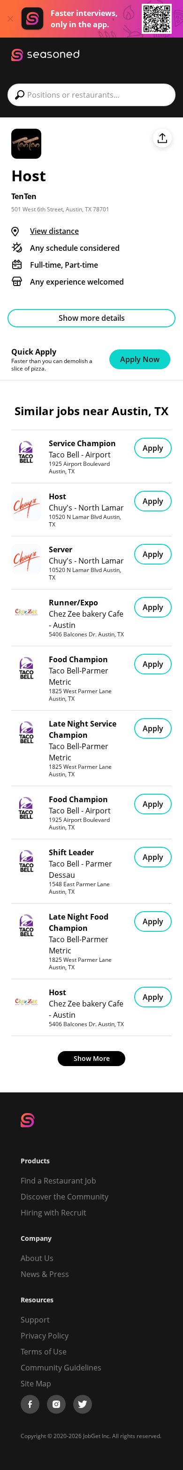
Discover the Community (64, 1196)
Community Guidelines (61, 1367)
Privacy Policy (45, 1336)
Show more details (92, 318)
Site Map (36, 1383)
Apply (153, 448)
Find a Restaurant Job (58, 1181)
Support (35, 1320)
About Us (37, 1258)
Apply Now (140, 359)
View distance (54, 231)
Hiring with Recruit (53, 1212)
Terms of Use (44, 1351)
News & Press (45, 1274)
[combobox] (91, 95)
